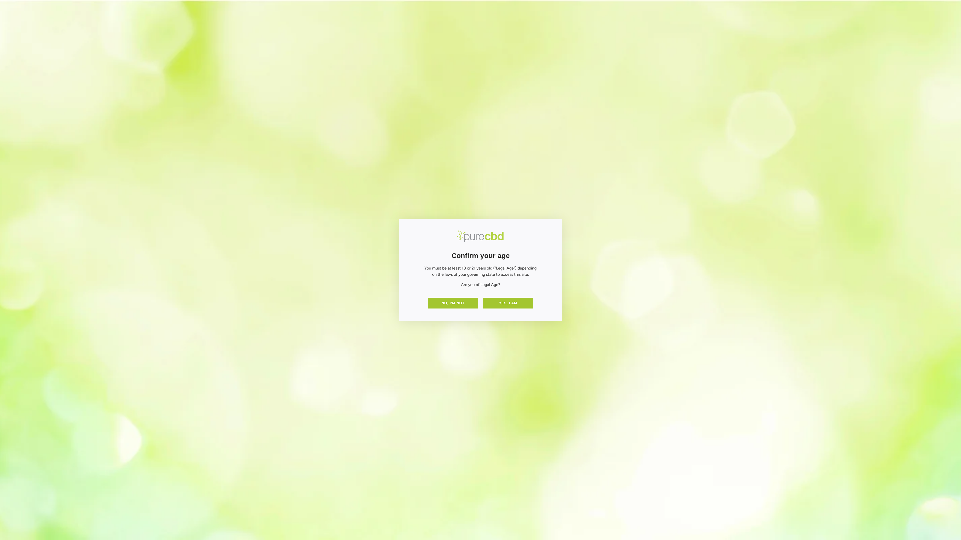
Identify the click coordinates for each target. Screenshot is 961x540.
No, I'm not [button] (453, 303)
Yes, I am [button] (508, 303)
